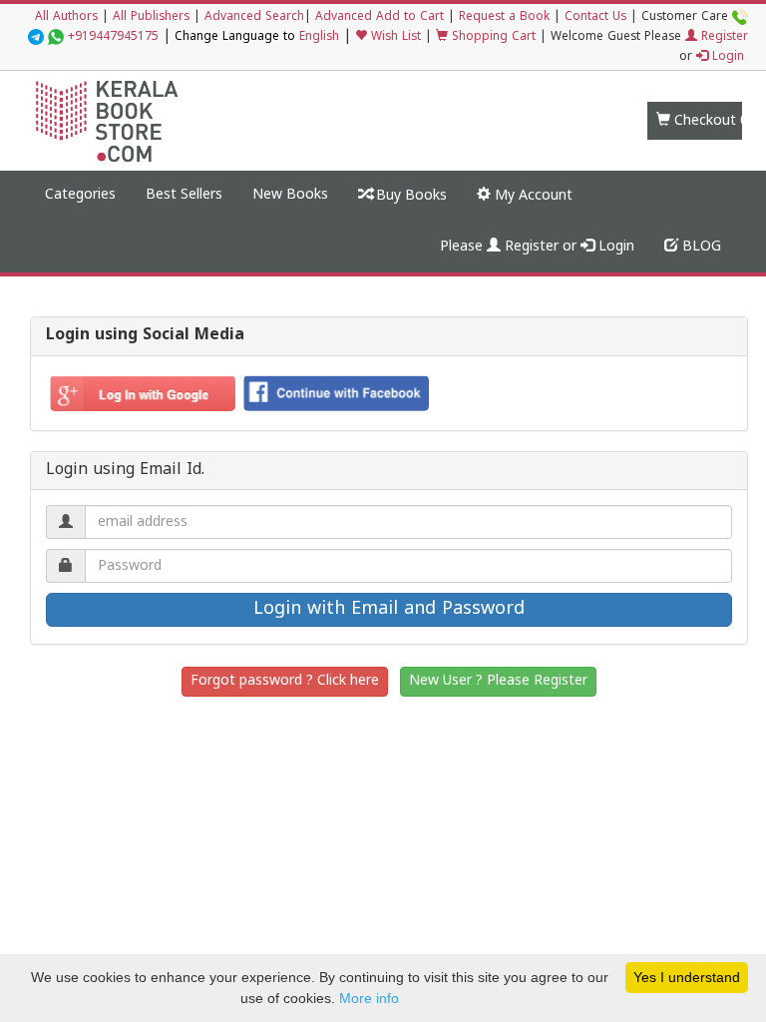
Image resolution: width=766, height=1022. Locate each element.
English (319, 37)
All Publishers (151, 17)
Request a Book (504, 17)
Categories (80, 195)
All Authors (66, 17)
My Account (532, 196)
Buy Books (409, 196)
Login (726, 57)
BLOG (699, 247)
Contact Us (595, 17)
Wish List (394, 37)
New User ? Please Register (498, 681)
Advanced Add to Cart (379, 17)
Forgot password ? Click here (285, 681)
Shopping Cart (492, 37)
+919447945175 (113, 37)
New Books (290, 195)
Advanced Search (254, 17)
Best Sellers (184, 195)
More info (369, 998)
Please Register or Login (537, 247)
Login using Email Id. (125, 471)
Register (722, 37)
